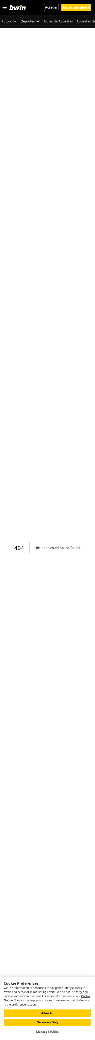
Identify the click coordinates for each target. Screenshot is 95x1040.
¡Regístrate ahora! (76, 7)
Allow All (47, 1013)
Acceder (51, 7)
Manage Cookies (47, 1032)
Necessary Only (48, 1022)
